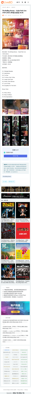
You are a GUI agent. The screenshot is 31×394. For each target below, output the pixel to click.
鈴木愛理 (24, 383)
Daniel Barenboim (7, 357)
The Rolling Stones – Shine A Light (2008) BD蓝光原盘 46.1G (7, 221)
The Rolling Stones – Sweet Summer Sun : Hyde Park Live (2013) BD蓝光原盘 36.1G (8, 262)
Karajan (6, 361)
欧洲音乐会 (15, 378)
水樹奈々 (24, 378)
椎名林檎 (6, 378)
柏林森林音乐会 (24, 376)
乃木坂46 (7, 371)
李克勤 (15, 376)
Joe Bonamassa (24, 360)
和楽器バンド (6, 374)
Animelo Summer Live (24, 350)
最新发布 (13, 7)
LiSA (15, 361)
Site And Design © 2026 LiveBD (9, 389)
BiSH (24, 352)
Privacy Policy (20, 389)
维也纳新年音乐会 (24, 381)
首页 (9, 7)
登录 (19, 2)
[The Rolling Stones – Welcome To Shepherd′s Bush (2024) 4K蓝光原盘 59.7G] (8, 231)
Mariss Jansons (7, 364)
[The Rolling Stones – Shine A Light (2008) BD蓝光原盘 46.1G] (8, 210)
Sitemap (26, 389)
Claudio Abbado (24, 355)
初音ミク (24, 371)
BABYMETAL (6, 352)
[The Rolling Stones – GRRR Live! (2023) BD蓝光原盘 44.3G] (23, 231)
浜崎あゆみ (7, 380)
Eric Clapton (24, 357)
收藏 (5, 181)
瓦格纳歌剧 (15, 380)
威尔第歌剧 (15, 373)
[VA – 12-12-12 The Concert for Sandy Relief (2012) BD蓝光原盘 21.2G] (8, 272)
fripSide (6, 359)
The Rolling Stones (12, 52)
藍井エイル (15, 383)
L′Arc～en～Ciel (24, 362)
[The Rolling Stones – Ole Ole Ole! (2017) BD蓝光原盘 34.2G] (23, 251)
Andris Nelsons (15, 350)
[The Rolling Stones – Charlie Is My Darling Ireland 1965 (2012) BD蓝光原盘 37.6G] (23, 272)
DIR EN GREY (15, 357)
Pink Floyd (7, 366)
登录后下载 (15, 156)
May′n (15, 364)
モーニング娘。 (24, 369)
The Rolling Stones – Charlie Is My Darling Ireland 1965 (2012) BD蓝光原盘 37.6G (22, 283)
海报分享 (12, 181)
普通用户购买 (9, 152)
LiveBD (5, 15)
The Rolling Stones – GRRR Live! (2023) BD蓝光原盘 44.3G (22, 242)
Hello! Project (15, 359)
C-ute (7, 354)
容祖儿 (24, 373)
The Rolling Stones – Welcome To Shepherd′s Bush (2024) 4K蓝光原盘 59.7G (8, 242)
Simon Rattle (24, 366)
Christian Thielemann (15, 355)
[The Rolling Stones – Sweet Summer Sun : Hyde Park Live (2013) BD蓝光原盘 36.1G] (8, 251)
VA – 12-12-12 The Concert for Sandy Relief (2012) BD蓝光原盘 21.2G (7, 283)
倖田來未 (15, 371)
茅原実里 (6, 383)
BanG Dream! (15, 352)
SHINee (15, 366)
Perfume (23, 364)
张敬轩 (7, 376)
